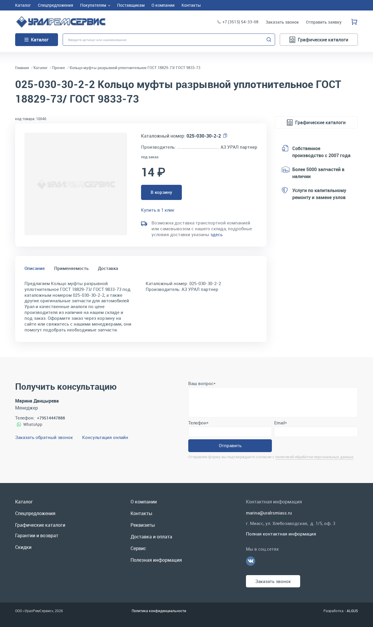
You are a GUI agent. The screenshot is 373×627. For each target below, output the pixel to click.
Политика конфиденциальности (159, 610)
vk (250, 561)
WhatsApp (32, 424)
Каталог (40, 39)
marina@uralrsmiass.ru (269, 513)
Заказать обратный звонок (44, 437)
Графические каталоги (323, 39)
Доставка (108, 268)
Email (280, 423)
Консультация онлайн (105, 437)
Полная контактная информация (281, 534)
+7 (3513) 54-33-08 (240, 21)
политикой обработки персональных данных (314, 456)
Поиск (269, 40)
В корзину (161, 192)
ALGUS (352, 610)
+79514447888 (51, 418)
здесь (216, 234)
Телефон (198, 423)
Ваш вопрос (201, 383)
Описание (34, 268)
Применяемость (71, 268)
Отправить (230, 445)
